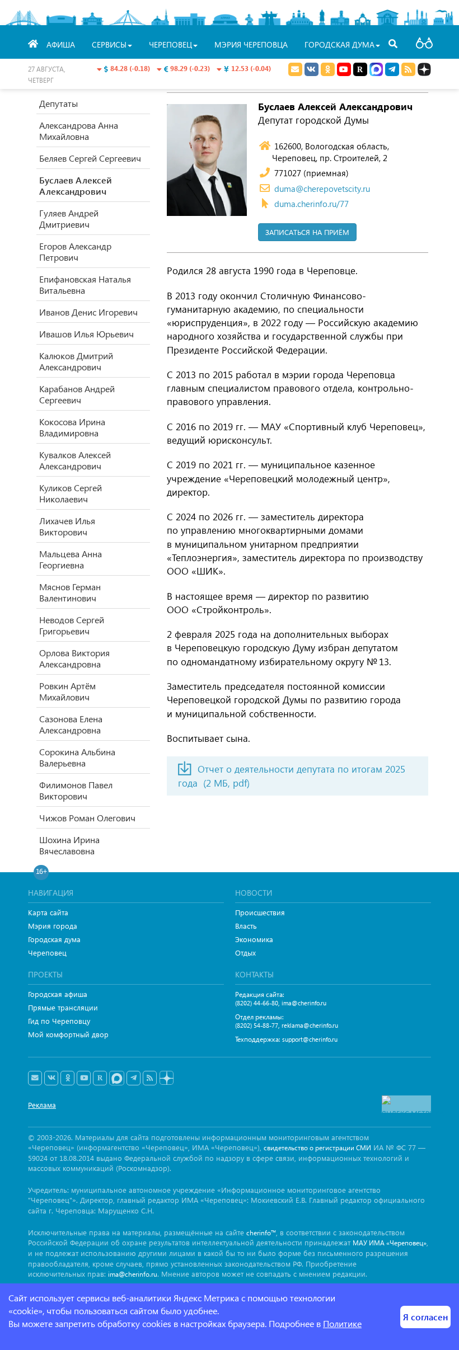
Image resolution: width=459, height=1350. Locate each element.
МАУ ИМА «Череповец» (390, 1243)
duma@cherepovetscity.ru (322, 188)
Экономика (254, 939)
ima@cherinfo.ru (304, 1002)
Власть (246, 925)
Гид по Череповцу (59, 1021)
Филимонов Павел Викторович (76, 790)
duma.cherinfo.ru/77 (311, 203)
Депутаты (58, 103)
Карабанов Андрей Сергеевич (77, 394)
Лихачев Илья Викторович (67, 526)
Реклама (42, 1104)
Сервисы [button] (109, 44)
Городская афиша (57, 994)
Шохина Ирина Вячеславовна (69, 845)
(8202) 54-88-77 (256, 1025)
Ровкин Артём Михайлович (67, 691)
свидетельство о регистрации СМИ (317, 1148)
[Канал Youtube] (344, 69)
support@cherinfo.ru (310, 1039)
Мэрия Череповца (251, 44)
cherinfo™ (261, 1233)
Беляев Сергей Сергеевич (90, 158)
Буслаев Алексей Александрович (75, 185)
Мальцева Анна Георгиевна (70, 559)
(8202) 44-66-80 (256, 1002)
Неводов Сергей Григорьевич (71, 625)
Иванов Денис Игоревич (88, 312)
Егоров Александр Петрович (75, 251)
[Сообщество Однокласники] (328, 69)
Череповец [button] (170, 44)
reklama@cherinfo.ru (310, 1025)
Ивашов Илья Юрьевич (86, 334)
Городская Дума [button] (339, 44)
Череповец (47, 952)
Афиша (60, 44)
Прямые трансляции (63, 1007)
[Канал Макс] (376, 70)
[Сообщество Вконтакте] (51, 1078)
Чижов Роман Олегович (87, 818)
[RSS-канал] (150, 1078)
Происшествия (260, 912)
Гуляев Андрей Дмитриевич (69, 218)
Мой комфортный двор (68, 1034)
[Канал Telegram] (133, 1078)
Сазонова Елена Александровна (70, 724)
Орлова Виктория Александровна (74, 658)
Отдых (245, 952)
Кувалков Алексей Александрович (75, 460)
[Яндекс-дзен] (166, 1078)
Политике (342, 1323)
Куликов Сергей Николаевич (70, 493)
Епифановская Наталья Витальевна (85, 284)
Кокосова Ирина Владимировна (72, 427)
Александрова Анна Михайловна (78, 130)
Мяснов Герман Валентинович (70, 592)
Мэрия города (52, 925)
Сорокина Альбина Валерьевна (77, 757)
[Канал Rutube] (360, 69)
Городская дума (54, 939)
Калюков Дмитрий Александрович (76, 361)
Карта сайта (48, 912)
